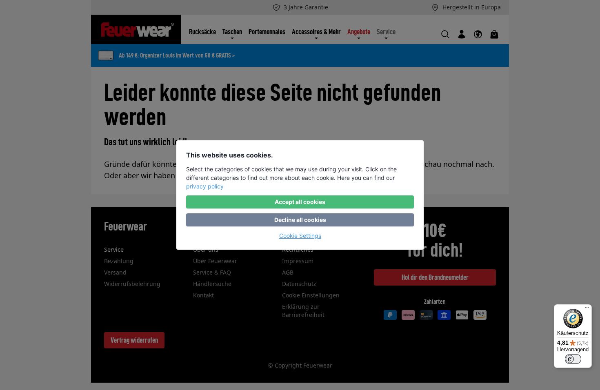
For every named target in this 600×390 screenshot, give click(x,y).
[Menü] (587, 309)
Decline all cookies (300, 219)
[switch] (573, 359)
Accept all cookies (300, 201)
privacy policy (205, 186)
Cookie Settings (300, 235)
